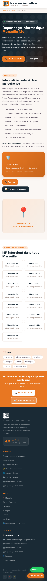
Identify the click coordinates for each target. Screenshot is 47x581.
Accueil (6, 11)
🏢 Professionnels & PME (12, 482)
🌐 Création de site (10, 473)
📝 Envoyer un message (15, 189)
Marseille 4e (34, 274)
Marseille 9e (12, 305)
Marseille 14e (12, 326)
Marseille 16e (12, 336)
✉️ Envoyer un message (23, 400)
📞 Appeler (10, 182)
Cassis (18, 362)
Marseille (8, 357)
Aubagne (8, 362)
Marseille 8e (34, 295)
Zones (12, 11)
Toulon (7, 366)
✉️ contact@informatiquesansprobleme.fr (19, 540)
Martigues (29, 362)
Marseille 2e (34, 264)
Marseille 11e (12, 316)
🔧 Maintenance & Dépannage (15, 456)
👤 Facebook (8, 556)
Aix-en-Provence (23, 357)
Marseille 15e (34, 326)
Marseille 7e (12, 295)
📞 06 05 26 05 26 (13, 59)
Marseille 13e (34, 316)
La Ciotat (37, 357)
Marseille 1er (12, 264)
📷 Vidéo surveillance (11, 465)
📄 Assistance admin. (11, 477)
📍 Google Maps (9, 560)
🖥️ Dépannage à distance (13, 486)
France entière (20, 366)
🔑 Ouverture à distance (12, 469)
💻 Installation (8, 460)
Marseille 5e (12, 285)
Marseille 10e (34, 305)
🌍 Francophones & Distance (14, 523)
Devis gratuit (34, 59)
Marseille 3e (12, 274)
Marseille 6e (34, 285)
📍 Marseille (7, 498)
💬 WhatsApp (37, 570)
